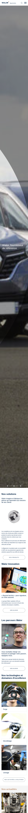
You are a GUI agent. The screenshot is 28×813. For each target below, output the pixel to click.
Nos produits (14, 557)
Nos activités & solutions (14, 779)
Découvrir (14, 610)
